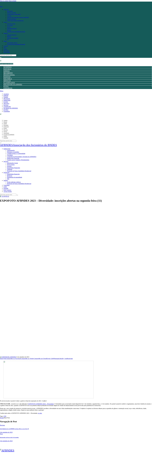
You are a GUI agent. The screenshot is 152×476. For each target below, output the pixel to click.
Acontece (8, 67)
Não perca (8, 78)
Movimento (8, 73)
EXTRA (6, 86)
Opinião (7, 71)
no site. (40, 413)
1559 (4, 416)
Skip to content (4, 0)
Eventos (7, 77)
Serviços (7, 80)
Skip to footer (12, 0)
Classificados (9, 82)
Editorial (7, 69)
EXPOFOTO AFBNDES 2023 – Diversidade (41, 404)
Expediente (8, 88)
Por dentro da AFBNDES (13, 84)
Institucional (9, 75)
